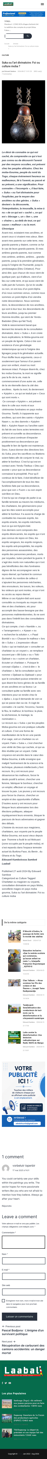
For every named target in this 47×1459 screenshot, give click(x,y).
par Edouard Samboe (9, 71)
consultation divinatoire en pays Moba (22, 885)
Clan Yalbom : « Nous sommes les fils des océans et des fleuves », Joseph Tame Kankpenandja (34, 985)
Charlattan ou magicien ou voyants (20, 881)
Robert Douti (27, 940)
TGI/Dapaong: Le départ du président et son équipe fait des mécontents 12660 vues (28, 1432)
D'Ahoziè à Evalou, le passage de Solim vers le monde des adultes (33, 934)
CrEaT (20, 1454)
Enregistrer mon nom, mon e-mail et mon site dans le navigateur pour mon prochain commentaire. (24, 1304)
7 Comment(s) (7, 74)
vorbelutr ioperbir (24, 1165)
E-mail (5, 1270)
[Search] (28, 36)
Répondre (7, 1206)
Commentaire (9, 1232)
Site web (6, 1285)
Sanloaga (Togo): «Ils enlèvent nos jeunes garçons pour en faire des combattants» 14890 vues (29, 1403)
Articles (15, 44)
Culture (5, 55)
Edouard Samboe (29, 970)
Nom (5, 1254)
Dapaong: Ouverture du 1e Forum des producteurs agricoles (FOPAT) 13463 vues (29, 1418)
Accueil (6, 44)
